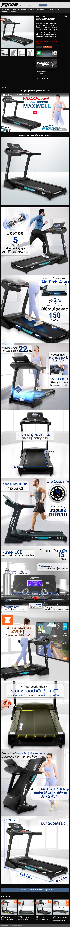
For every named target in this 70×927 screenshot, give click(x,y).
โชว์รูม (59, 9)
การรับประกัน (31, 9)
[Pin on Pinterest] (45, 79)
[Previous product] (68, 16)
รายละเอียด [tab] (3, 87)
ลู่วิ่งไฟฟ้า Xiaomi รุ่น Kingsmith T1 (26, 918)
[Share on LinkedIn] (47, 79)
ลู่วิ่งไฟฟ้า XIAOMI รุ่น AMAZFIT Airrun (60, 918)
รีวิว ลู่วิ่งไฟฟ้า (24, 9)
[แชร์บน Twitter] (40, 79)
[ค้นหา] (67, 10)
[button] (54, 5)
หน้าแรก (4, 9)
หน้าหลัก (37, 16)
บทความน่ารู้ (13, 11)
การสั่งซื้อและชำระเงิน (42, 9)
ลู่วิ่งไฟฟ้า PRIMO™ (40, 918)
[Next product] (66, 16)
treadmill (42, 76)
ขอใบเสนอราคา (5, 11)
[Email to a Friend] (42, 79)
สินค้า (8, 9)
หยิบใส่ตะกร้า (48, 47)
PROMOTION (16, 9)
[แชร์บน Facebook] (37, 79)
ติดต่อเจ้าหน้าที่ (53, 9)
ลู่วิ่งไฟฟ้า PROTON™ (5, 918)
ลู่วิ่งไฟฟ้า (43, 16)
